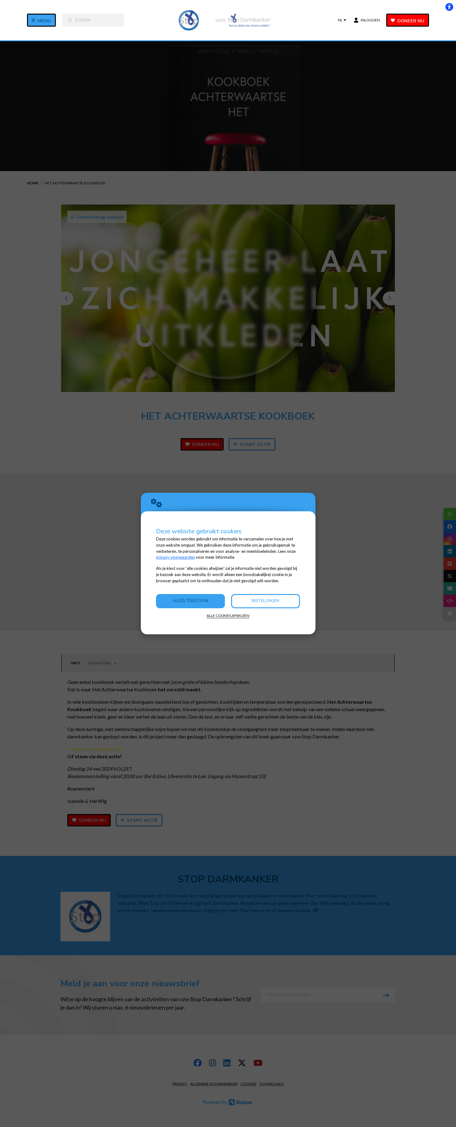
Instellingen (265, 601)
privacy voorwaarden (175, 557)
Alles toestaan (190, 601)
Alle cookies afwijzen (228, 616)
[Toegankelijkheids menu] (449, 7)
